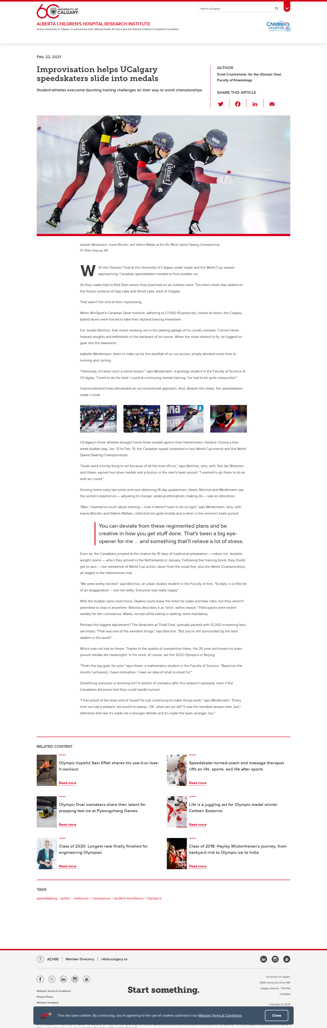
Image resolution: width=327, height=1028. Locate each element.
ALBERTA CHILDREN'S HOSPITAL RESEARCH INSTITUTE (93, 23)
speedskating (46, 898)
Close (276, 1015)
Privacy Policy (45, 997)
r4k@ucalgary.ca (114, 959)
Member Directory (80, 959)
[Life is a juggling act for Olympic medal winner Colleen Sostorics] (177, 812)
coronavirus (101, 898)
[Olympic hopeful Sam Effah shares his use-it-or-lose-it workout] (47, 770)
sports (65, 898)
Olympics (154, 898)
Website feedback (48, 1002)
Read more (67, 782)
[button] (223, 103)
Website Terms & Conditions (220, 1015)
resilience (81, 898)
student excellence (128, 898)
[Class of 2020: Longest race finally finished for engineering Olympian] (47, 853)
